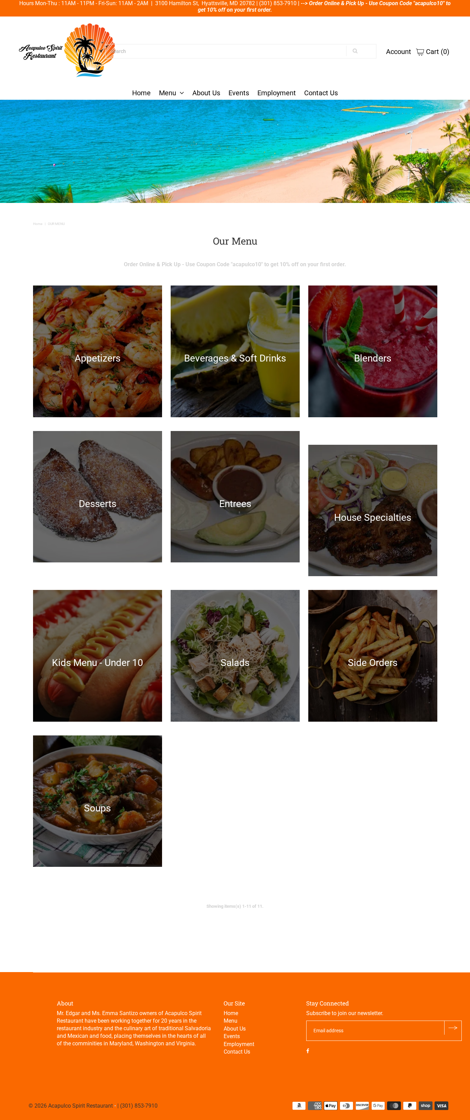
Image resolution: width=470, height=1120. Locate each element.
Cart (436, 51)
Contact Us (321, 93)
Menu (167, 93)
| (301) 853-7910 (137, 1105)
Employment (276, 93)
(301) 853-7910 (278, 3)
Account (398, 51)
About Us (206, 93)
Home (141, 93)
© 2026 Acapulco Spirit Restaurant (71, 1105)
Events (238, 93)
